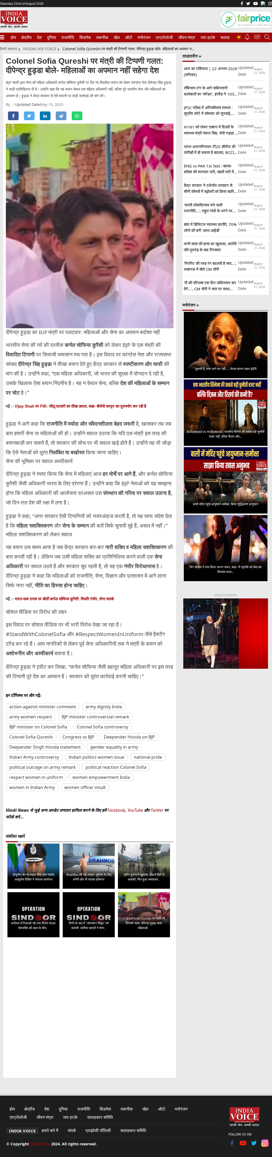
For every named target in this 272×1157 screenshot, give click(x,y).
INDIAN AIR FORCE (40, 48)
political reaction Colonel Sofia (116, 767)
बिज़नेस (84, 37)
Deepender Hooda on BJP (129, 737)
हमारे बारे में (50, 1130)
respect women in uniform (36, 777)
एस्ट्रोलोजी (163, 37)
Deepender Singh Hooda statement (45, 747)
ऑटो (128, 37)
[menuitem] (13, 37)
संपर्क (72, 1130)
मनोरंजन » (190, 305)
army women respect (30, 717)
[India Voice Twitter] (248, 4)
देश (39, 37)
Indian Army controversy (34, 757)
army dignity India (104, 707)
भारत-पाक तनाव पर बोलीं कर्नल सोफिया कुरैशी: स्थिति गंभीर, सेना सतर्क (64, 599)
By (9, 104)
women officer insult (85, 787)
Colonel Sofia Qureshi (31, 737)
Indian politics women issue (96, 757)
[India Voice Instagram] (270, 4)
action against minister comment (42, 707)
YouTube (136, 810)
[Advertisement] (225, 713)
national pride (148, 757)
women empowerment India (101, 777)
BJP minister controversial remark (95, 717)
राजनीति (67, 37)
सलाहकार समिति (100, 1117)
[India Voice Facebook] (242, 4)
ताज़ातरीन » (191, 56)
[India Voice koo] (263, 4)
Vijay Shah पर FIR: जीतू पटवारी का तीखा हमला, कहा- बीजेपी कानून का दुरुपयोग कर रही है (80, 406)
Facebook (116, 810)
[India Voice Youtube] (255, 4)
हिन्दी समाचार (8, 48)
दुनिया (51, 37)
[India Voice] (14, 27)
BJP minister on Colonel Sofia (38, 727)
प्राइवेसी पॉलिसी (98, 1130)
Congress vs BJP (78, 737)
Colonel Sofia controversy (102, 727)
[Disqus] (89, 1008)
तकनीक (101, 37)
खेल (116, 37)
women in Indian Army (32, 787)
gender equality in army (114, 747)
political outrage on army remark (42, 767)
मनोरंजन (143, 37)
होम (13, 37)
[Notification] (247, 38)
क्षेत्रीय (25, 37)
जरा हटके (207, 37)
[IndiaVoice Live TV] (257, 38)
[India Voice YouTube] (243, 1145)
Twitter (157, 810)
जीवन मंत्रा (185, 37)
